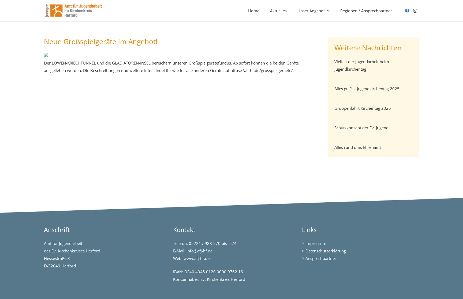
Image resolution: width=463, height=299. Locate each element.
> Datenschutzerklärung (324, 250)
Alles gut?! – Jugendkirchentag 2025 (366, 88)
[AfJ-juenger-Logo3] (74, 11)
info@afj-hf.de (199, 250)
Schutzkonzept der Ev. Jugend (361, 127)
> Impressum (314, 243)
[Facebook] (407, 11)
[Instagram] (415, 11)
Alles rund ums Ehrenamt (357, 147)
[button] (328, 10)
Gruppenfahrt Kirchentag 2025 (362, 108)
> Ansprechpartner (319, 258)
